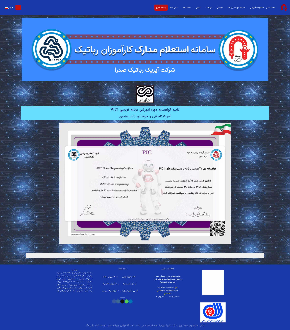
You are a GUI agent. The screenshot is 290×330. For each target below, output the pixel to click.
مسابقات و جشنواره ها (236, 7)
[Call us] (127, 301)
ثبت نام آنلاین (161, 7)
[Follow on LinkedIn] (131, 301)
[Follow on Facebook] (114, 301)
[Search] (18, 7)
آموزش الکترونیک (108, 283)
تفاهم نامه (187, 7)
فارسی (10, 7)
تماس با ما (174, 7)
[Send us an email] (122, 301)
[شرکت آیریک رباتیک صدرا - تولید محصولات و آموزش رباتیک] (283, 7)
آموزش (198, 7)
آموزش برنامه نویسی (109, 291)
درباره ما (209, 7)
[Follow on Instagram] (118, 301)
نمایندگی (220, 7)
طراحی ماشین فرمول (131, 291)
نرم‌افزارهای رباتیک (129, 283)
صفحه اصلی (270, 7)
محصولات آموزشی (257, 7)
